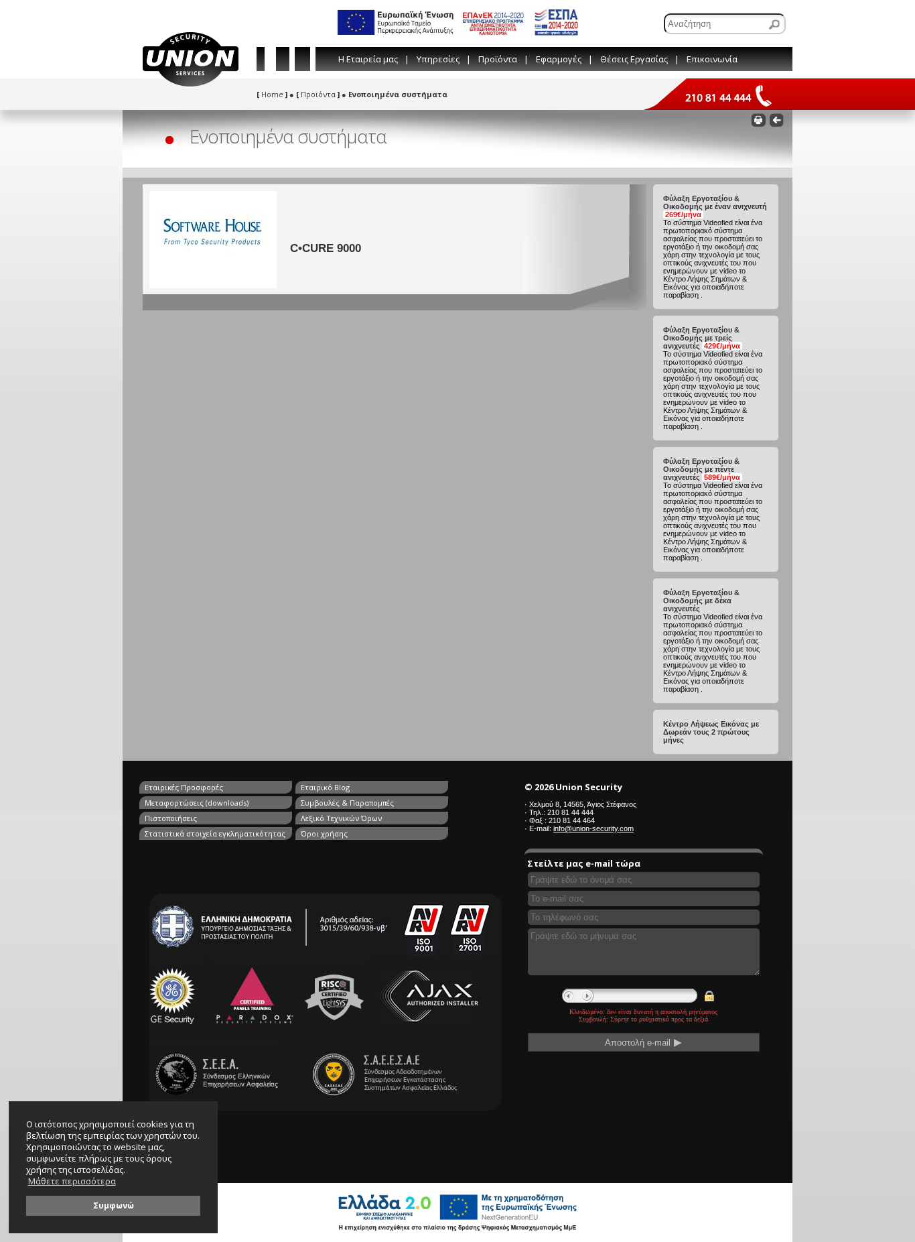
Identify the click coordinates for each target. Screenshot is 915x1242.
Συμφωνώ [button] (113, 1205)
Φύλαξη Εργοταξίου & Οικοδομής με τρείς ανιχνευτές (701, 338)
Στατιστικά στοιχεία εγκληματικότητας (215, 833)
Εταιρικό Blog (325, 787)
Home (272, 94)
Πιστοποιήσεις (171, 818)
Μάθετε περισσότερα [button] (72, 1181)
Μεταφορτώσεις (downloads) (197, 803)
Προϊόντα (497, 59)
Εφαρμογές (558, 59)
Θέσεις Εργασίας (634, 59)
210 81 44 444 (570, 812)
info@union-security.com (593, 828)
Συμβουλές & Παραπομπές (347, 803)
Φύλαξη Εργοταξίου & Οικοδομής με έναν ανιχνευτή (715, 206)
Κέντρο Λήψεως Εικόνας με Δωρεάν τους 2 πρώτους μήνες (711, 732)
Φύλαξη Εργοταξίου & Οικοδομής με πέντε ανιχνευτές (701, 469)
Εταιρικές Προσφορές (184, 787)
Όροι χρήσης (324, 833)
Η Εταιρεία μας (368, 59)
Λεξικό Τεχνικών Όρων (341, 818)
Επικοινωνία (712, 59)
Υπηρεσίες (438, 59)
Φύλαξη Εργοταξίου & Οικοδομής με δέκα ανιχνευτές (701, 600)
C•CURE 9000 (325, 248)
